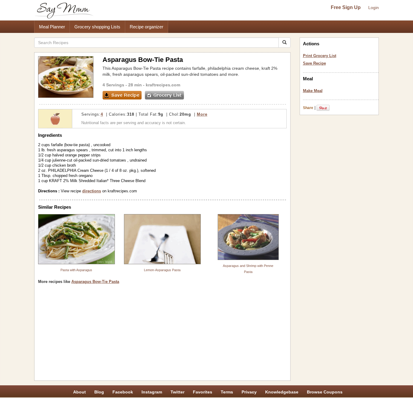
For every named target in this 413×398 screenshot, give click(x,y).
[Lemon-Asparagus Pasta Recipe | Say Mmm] (162, 239)
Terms (227, 392)
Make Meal (313, 90)
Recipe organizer (146, 26)
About (79, 392)
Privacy (249, 392)
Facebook (122, 392)
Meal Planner (52, 26)
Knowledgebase (281, 392)
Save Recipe (314, 63)
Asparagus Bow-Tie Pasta (95, 281)
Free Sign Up (346, 7)
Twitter (177, 392)
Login (373, 7)
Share (308, 108)
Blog (99, 392)
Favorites (202, 392)
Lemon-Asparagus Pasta (162, 270)
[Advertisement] (162, 334)
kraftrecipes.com (163, 84)
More (202, 114)
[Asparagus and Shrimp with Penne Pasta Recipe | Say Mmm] (248, 237)
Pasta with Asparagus (76, 270)
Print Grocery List (319, 55)
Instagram (151, 392)
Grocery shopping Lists (97, 26)
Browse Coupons (325, 392)
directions (91, 191)
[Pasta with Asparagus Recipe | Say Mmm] (76, 239)
